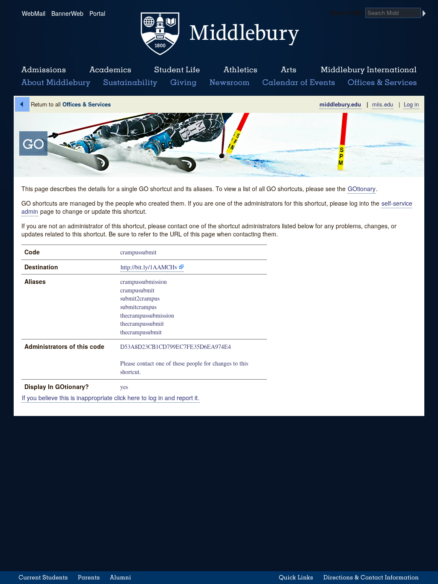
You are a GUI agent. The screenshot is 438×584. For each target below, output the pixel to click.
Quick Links (296, 577)
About (56, 83)
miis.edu (382, 104)
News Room (229, 83)
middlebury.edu (340, 104)
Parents (88, 577)
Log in (411, 104)
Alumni (121, 577)
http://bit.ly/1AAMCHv (149, 267)
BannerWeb (67, 13)
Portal (97, 13)
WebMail (33, 13)
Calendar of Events (300, 83)
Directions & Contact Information (371, 577)
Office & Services (382, 83)
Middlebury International (368, 70)
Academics (110, 70)
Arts (288, 70)
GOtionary (362, 188)
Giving (182, 83)
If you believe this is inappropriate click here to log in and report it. (110, 397)
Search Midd (346, 12)
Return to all (71, 104)
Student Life (177, 70)
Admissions (43, 70)
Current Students (43, 577)
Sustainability (129, 83)
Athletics (240, 70)
